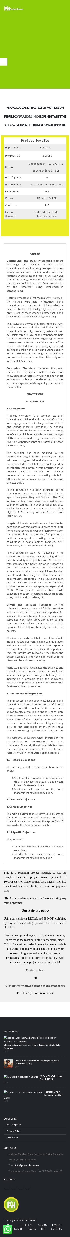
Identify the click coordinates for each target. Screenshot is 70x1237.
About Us (42, 1225)
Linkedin (27, 1187)
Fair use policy (14, 1124)
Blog (43, 1229)
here (12, 927)
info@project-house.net (27, 1165)
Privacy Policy (14, 1130)
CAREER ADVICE (14, 1229)
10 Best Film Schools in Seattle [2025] (51, 1078)
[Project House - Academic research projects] (14, 8)
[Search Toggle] (53, 8)
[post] (34, 1039)
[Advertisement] (35, 54)
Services (32, 1229)
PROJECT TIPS (25, 1225)
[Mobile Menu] (63, 8)
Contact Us (56, 1229)
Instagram (21, 1187)
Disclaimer (12, 1137)
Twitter (14, 1187)
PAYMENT (56, 1225)
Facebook (7, 1187)
